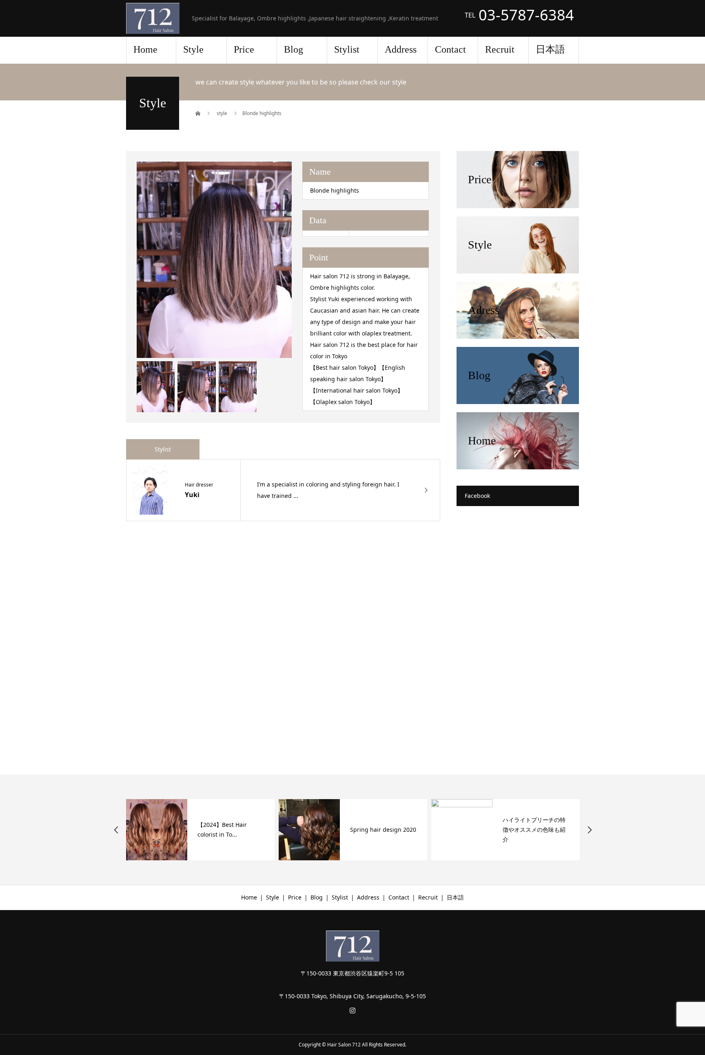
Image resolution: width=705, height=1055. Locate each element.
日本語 (550, 49)
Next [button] (589, 830)
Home (145, 49)
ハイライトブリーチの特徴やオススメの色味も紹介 (430, 829)
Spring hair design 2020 (279, 829)
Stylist (346, 49)
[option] (249, 829)
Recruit (499, 49)
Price (244, 49)
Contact (450, 49)
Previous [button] (116, 830)
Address (401, 49)
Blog (293, 49)
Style (193, 49)
